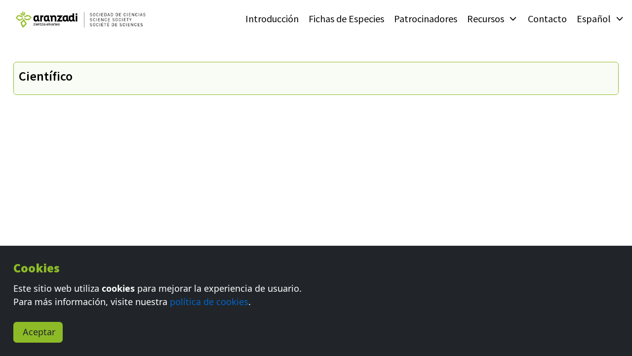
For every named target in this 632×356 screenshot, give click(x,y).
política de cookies (209, 302)
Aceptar (39, 332)
